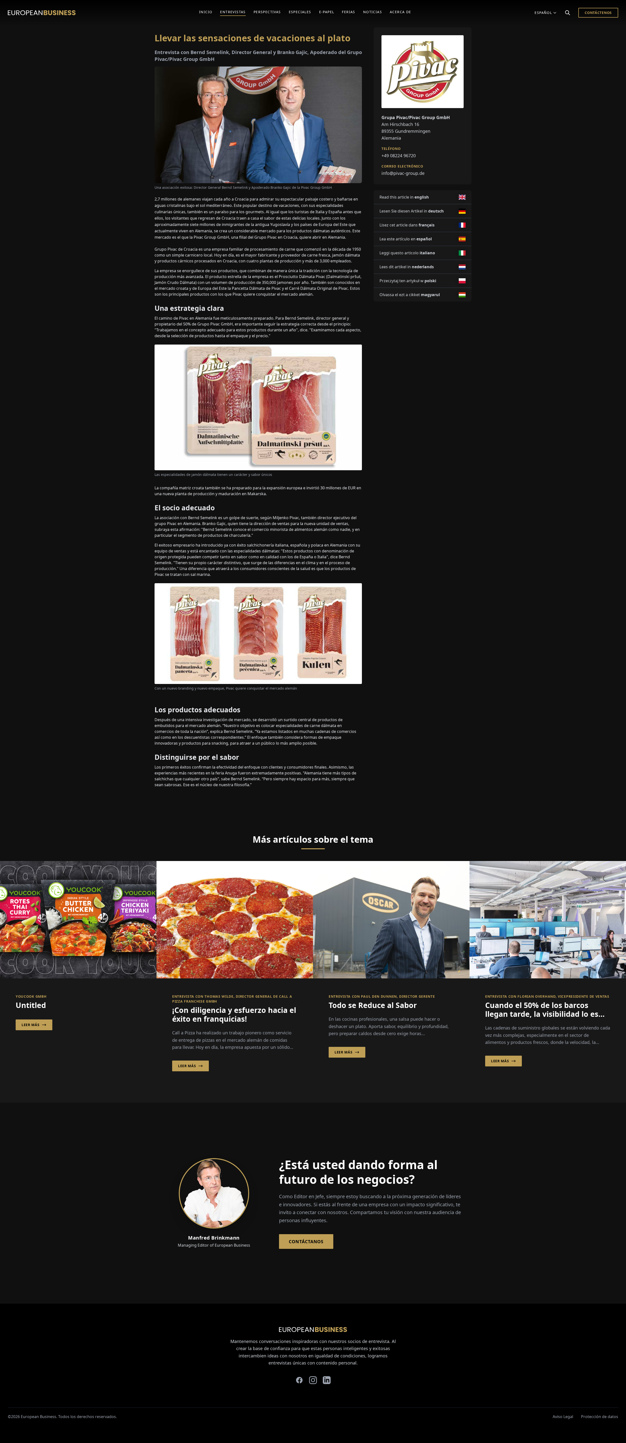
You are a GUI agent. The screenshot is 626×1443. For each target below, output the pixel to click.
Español (543, 12)
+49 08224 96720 (398, 155)
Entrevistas (233, 12)
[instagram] (313, 1380)
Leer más (31, 1024)
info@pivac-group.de (403, 173)
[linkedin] (327, 1380)
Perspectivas (267, 12)
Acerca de (400, 12)
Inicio (205, 12)
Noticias (372, 12)
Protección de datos (599, 1416)
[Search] (567, 13)
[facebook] (299, 1380)
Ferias (348, 12)
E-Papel (326, 12)
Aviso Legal (563, 1416)
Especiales (300, 12)
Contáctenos (598, 12)
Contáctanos (306, 1241)
